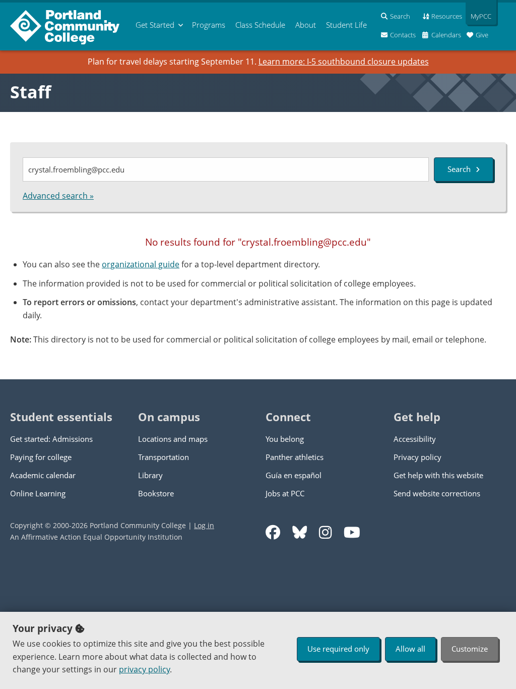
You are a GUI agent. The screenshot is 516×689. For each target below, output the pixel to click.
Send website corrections (437, 493)
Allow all (410, 649)
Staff (30, 91)
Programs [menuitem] (208, 25)
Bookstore (156, 493)
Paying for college (41, 457)
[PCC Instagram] (325, 532)
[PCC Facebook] (273, 532)
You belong (285, 439)
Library (150, 475)
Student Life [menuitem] (346, 25)
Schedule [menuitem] (260, 25)
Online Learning (38, 493)
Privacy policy (417, 457)
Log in (204, 525)
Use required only (338, 649)
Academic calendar (43, 475)
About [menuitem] (305, 25)
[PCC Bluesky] (299, 532)
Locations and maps (173, 439)
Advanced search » (58, 195)
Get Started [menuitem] (155, 25)
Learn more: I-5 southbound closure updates (344, 61)
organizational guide (140, 264)
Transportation (163, 457)
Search (459, 169)
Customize (470, 649)
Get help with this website (438, 475)
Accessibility (415, 439)
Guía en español (293, 475)
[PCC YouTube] (352, 532)
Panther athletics (295, 457)
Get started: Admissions (51, 439)
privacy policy (144, 669)
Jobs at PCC (285, 493)
